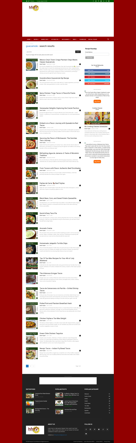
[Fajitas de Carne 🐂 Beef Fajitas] (32, 188)
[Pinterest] (98, 1)
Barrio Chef (44, 39)
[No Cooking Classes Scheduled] (97, 118)
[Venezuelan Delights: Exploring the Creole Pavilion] (32, 113)
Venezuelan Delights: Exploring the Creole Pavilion (59, 108)
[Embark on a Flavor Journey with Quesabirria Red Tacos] (32, 128)
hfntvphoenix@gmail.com (60, 435)
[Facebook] (93, 1)
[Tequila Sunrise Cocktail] (30, 403)
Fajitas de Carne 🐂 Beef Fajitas (52, 183)
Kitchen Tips (54, 39)
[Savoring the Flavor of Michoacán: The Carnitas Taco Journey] (32, 143)
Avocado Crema (46, 228)
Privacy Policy (107, 441)
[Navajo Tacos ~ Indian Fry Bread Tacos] (32, 353)
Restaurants (65, 39)
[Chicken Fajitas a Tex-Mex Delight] (32, 323)
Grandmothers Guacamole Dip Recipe (54, 78)
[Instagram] (96, 1)
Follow (107, 73)
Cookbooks (82, 39)
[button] (108, 39)
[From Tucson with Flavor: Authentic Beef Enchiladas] (32, 173)
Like (108, 70)
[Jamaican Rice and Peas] (59, 411)
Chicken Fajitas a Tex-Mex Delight (53, 318)
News (74, 39)
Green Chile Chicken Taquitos (51, 333)
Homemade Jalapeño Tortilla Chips (53, 243)
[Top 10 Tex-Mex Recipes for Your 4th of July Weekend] (32, 263)
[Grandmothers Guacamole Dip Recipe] (32, 83)
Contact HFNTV (99, 441)
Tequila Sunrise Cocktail (41, 401)
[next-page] (33, 366)
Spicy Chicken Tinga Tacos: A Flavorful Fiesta (57, 93)
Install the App (92, 39)
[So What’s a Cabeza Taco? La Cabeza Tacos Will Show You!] (59, 395)
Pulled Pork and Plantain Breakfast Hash (56, 303)
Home (28, 39)
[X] (106, 1)
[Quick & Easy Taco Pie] (32, 218)
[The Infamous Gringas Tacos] (32, 278)
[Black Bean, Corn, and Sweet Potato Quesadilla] (32, 203)
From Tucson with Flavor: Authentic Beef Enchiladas (60, 168)
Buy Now (97, 101)
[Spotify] (101, 1)
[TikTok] (103, 1)
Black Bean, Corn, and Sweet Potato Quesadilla (58, 198)
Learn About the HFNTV (89, 441)
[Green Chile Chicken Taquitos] (32, 338)
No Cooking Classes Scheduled (96, 126)
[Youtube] (109, 1)
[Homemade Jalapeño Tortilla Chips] (32, 248)
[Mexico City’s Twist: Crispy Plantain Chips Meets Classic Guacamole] (32, 65)
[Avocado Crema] (32, 233)
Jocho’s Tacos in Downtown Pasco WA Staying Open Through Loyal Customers (71, 402)
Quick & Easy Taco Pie (48, 213)
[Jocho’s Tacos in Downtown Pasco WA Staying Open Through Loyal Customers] (59, 403)
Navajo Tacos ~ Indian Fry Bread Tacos (55, 348)
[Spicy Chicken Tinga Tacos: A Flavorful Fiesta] (32, 98)
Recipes (36, 39)
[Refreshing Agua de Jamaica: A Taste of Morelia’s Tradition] (32, 158)
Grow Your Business (78, 441)
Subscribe (106, 83)
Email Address (88, 52)
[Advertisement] (81, 8)
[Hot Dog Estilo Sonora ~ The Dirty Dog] (30, 410)
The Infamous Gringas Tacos (51, 273)
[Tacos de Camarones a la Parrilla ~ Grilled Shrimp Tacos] (32, 293)
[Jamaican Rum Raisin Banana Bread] (30, 395)
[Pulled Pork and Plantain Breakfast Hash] (32, 308)
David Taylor (43, 64)
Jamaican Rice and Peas (70, 409)
